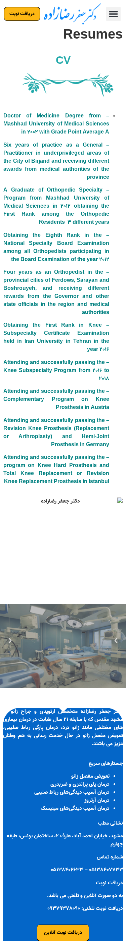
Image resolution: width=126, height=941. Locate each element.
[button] (113, 14)
